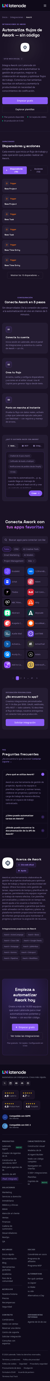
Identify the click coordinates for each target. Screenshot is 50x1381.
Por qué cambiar (35, 1278)
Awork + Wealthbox (30, 958)
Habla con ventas (10, 1323)
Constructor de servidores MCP (9, 1161)
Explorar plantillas (25, 109)
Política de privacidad (31, 1359)
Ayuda (23, 870)
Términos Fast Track (10, 1376)
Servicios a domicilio (11, 1196)
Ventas (5, 1217)
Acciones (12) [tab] (38, 170)
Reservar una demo (11, 1328)
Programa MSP (35, 1265)
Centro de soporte (10, 1332)
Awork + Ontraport (28, 952)
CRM (16, 549)
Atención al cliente (10, 1213)
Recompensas (8, 1302)
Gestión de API (9, 1174)
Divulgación (28, 1368)
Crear (34, 493)
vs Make (31, 1287)
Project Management (13, 561)
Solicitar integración (25, 722)
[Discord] (22, 1083)
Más (30, 561)
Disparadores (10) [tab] (16, 170)
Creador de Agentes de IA (11, 1154)
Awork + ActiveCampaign (13, 934)
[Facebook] (28, 1083)
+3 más (13, 472)
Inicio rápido (8, 1254)
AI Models (28, 555)
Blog (4, 1262)
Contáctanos (8, 1319)
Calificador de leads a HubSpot (22, 461)
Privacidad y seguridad (38, 1364)
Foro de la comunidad (7, 1279)
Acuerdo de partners (26, 1372)
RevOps (5, 1237)
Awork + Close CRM (11, 940)
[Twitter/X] (4, 1083)
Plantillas (32, 1177)
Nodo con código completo (35, 1160)
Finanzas (6, 1221)
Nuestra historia (9, 1294)
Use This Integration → (25, 185)
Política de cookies (9, 1364)
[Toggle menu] (45, 5)
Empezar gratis (25, 100)
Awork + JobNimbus (30, 946)
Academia (6, 1274)
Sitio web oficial (27, 865)
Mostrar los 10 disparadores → (25, 275)
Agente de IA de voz (37, 1321)
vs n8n (31, 1291)
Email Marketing (11, 555)
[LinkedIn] (10, 1083)
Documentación (9, 1258)
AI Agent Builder (35, 1154)
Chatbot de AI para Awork (20, 456)
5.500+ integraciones (37, 1172)
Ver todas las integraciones (25, 1036)
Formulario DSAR (8, 1372)
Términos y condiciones (11, 1359)
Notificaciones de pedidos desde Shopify (25, 466)
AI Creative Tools (31, 549)
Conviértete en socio (37, 1254)
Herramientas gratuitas (8, 1268)
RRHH (5, 1209)
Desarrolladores (9, 1233)
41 (32, 678)
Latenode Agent (12, 1147)
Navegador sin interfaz (34, 1167)
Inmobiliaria (8, 1200)
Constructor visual (36, 1146)
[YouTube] (16, 1083)
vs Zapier (32, 1282)
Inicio (4, 17)
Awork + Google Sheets (33, 940)
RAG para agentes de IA (12, 1168)
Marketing (7, 1192)
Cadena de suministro (7, 1227)
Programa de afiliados (34, 1260)
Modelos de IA (34, 1150)
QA (3, 1241)
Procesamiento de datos (11, 1368)
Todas (6, 549)
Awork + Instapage (11, 946)
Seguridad (7, 1306)
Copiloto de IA (37, 1182)
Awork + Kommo (10, 952)
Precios (5, 1298)
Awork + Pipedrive (11, 958)
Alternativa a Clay (36, 1295)
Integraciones (16, 17)
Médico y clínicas (10, 1205)
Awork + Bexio (33, 934)
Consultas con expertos (8, 1342)
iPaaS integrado (9, 1178)
